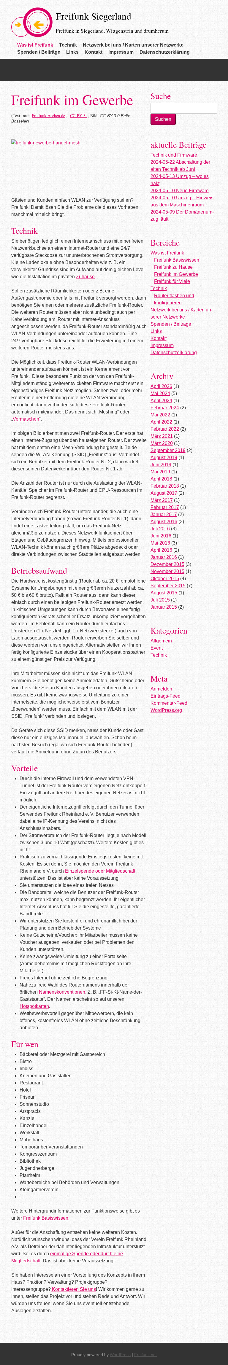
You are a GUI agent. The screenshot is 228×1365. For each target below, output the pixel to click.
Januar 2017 (164, 514)
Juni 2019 (161, 464)
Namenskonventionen (62, 992)
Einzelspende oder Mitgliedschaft (100, 871)
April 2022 (161, 421)
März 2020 (162, 443)
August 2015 (164, 592)
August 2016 (164, 521)
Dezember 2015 (167, 564)
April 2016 (161, 550)
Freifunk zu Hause (173, 267)
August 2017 (164, 493)
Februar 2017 (165, 507)
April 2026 (161, 386)
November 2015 (167, 571)
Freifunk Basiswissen (45, 1218)
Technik (68, 44)
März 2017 (162, 500)
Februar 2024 (165, 407)
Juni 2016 (161, 535)
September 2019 (168, 450)
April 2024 (161, 400)
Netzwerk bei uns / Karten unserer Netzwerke (133, 44)
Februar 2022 (165, 429)
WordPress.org (166, 710)
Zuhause (85, 276)
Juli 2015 (160, 599)
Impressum (121, 52)
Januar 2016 (164, 557)
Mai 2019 (160, 471)
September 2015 (168, 585)
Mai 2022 (160, 414)
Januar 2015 (164, 607)
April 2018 (161, 478)
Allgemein (161, 640)
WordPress (120, 1354)
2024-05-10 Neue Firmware (180, 190)
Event (157, 647)
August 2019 (164, 457)
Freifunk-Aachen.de (48, 115)
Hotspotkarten (34, 1006)
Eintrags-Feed (165, 696)
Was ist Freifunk (35, 44)
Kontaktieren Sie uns (74, 1289)
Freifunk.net (145, 1354)
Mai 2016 (160, 542)
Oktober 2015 (165, 578)
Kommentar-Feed (169, 703)
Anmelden (161, 688)
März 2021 (162, 436)
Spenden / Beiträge (38, 52)
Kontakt (93, 52)
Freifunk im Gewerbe (176, 274)
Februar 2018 (165, 486)
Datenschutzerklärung (165, 52)
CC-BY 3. (78, 115)
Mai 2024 (160, 393)
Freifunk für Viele (172, 281)
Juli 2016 (160, 528)
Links (72, 52)
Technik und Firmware (174, 155)
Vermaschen (26, 418)
